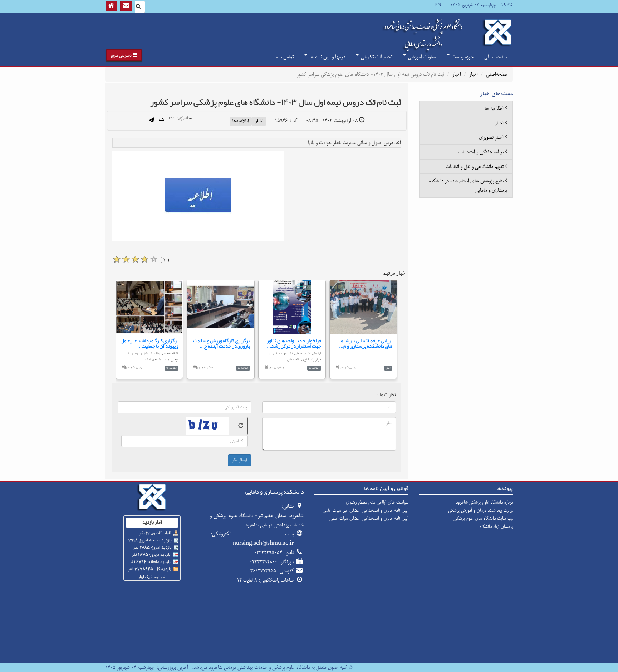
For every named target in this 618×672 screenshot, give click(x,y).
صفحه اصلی (495, 56)
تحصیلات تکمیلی (375, 56)
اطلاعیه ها (240, 121)
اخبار (473, 74)
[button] (124, 55)
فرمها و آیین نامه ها (326, 56)
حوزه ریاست (462, 56)
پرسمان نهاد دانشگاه (496, 526)
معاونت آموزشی (421, 56)
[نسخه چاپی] (161, 120)
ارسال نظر (239, 460)
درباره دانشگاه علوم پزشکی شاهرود (484, 502)
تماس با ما (284, 56)
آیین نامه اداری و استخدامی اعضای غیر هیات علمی (365, 510)
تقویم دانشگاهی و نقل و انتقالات (475, 166)
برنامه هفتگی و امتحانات (481, 151)
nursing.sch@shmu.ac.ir (263, 543)
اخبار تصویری (491, 137)
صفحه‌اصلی (496, 74)
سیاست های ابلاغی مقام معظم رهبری (377, 502)
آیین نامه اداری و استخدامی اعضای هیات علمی (368, 518)
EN (437, 5)
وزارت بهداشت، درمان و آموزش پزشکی (480, 510)
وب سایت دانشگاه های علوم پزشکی (483, 518)
